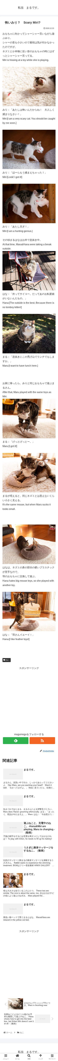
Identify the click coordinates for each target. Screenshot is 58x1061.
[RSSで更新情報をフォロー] (42, 740)
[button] (52, 566)
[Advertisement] (29, 699)
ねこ (8, 660)
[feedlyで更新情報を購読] (15, 740)
